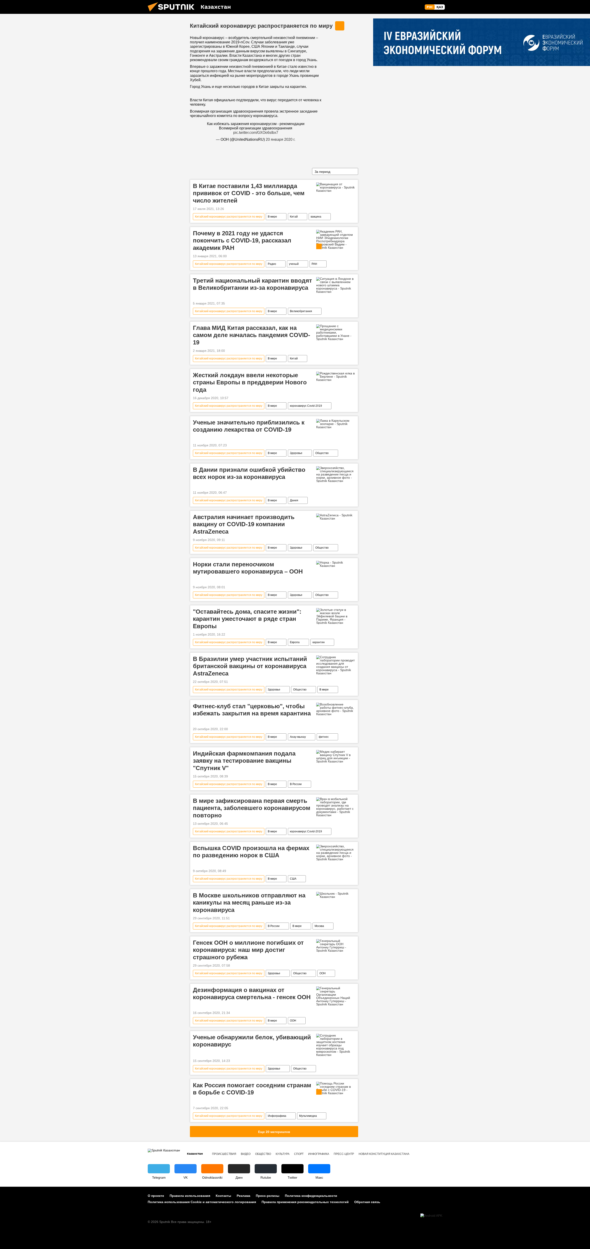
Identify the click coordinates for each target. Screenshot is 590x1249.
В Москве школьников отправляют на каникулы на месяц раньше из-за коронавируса (249, 902)
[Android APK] (431, 1215)
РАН (314, 264)
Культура (282, 1154)
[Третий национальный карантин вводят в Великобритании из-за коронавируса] (335, 285)
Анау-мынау (298, 736)
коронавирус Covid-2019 (306, 405)
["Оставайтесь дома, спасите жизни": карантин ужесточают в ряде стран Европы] (335, 616)
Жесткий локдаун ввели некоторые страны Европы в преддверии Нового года (250, 382)
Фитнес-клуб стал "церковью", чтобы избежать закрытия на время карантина (252, 710)
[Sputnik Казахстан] (173, 13)
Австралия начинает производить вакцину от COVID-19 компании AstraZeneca (244, 524)
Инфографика (277, 1116)
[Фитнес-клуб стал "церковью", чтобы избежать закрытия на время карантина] (335, 709)
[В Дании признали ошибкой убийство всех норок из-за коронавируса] (335, 474)
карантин (319, 642)
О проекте (156, 1196)
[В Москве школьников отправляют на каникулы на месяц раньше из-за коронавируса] (335, 895)
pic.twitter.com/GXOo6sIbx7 (255, 132)
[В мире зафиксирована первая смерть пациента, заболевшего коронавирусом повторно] (335, 807)
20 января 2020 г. (280, 139)
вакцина (316, 216)
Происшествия (224, 1154)
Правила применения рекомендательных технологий (305, 1202)
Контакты (223, 1196)
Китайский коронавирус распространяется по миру (261, 26)
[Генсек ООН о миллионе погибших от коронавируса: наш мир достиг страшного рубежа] (335, 945)
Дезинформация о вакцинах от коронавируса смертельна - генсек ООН (252, 993)
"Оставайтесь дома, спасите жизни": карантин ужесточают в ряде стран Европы (247, 618)
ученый (294, 264)
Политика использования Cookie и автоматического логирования (202, 1202)
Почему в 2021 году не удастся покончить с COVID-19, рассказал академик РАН (242, 240)
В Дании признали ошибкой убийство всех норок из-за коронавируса (249, 473)
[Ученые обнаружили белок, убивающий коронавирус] (335, 1045)
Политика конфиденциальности (311, 1196)
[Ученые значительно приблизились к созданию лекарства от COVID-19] (335, 424)
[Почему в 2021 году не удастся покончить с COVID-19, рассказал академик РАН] (335, 239)
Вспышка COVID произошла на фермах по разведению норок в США (251, 852)
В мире (272, 216)
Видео (246, 1154)
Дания (294, 500)
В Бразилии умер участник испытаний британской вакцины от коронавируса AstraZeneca (250, 666)
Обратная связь (367, 1202)
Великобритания (301, 311)
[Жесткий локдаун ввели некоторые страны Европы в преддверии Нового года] (335, 376)
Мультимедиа (308, 1116)
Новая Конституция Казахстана (384, 1154)
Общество (322, 453)
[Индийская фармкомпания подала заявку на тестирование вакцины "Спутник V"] (335, 756)
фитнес (324, 736)
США (293, 878)
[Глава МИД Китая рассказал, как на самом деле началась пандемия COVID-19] (335, 332)
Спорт (299, 1154)
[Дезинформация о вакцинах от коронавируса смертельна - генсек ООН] (335, 996)
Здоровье (296, 453)
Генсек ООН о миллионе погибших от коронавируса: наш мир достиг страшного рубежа (248, 949)
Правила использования (190, 1196)
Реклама (243, 1196)
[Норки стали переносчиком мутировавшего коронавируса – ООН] (335, 564)
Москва (319, 926)
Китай (294, 216)
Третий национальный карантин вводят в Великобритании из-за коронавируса (252, 284)
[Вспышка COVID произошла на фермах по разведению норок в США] (335, 853)
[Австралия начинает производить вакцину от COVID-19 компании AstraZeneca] (335, 517)
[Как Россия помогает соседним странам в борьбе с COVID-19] (335, 1088)
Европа (295, 642)
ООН (322, 973)
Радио (272, 264)
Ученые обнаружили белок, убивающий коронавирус (252, 1041)
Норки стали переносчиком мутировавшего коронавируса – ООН (248, 568)
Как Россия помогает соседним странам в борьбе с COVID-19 (252, 1089)
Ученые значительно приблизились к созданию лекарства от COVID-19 (248, 426)
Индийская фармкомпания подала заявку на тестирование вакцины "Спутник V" (244, 760)
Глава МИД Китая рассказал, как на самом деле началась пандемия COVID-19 (251, 335)
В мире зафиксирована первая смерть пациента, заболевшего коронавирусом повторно (251, 808)
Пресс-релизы (267, 1196)
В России (296, 784)
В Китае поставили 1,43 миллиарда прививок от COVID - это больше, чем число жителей (248, 193)
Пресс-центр (344, 1154)
